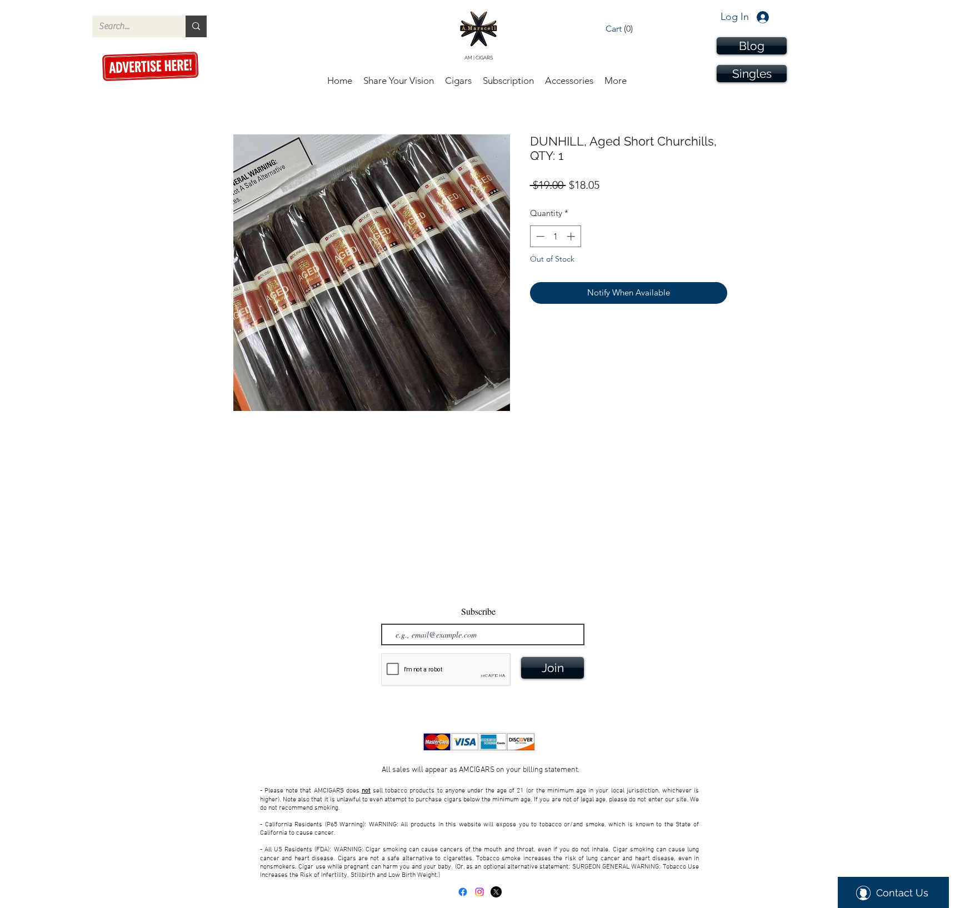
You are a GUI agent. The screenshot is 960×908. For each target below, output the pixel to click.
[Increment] (571, 236)
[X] (496, 891)
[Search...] (196, 26)
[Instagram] (479, 891)
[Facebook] (462, 891)
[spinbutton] (555, 236)
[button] (628, 28)
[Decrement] (539, 236)
